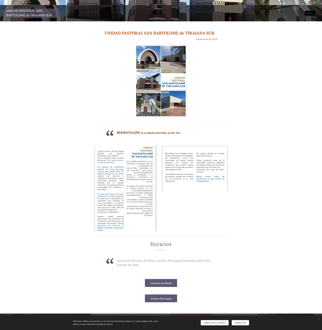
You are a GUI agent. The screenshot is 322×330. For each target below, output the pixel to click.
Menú (311, 13)
